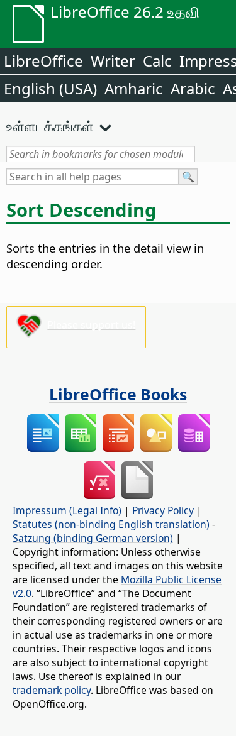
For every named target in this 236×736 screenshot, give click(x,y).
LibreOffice (43, 60)
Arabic (193, 88)
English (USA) (50, 88)
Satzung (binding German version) (93, 538)
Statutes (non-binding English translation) (111, 524)
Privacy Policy (163, 510)
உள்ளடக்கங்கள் (50, 125)
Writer (113, 60)
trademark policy (52, 690)
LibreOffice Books (118, 394)
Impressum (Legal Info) (67, 510)
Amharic (133, 88)
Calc (157, 60)
